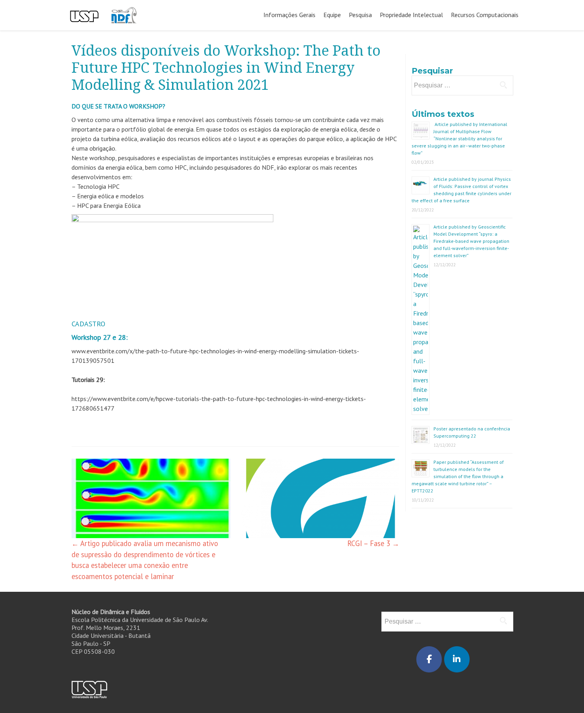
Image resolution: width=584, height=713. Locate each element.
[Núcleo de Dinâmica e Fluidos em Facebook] (429, 659)
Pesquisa (360, 15)
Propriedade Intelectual (411, 15)
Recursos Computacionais (484, 15)
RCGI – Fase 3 (373, 543)
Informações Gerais (289, 15)
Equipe (332, 15)
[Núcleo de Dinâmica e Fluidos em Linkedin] (457, 659)
